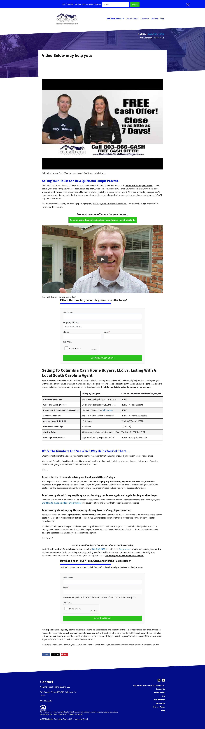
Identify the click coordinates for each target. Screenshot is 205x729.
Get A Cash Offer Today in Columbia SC (149, 685)
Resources (160, 703)
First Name (68, 312)
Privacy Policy (159, 707)
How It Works (132, 18)
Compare (145, 18)
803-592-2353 (156, 34)
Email (107, 332)
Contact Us (159, 37)
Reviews (154, 18)
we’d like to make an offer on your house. (61, 502)
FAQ (162, 18)
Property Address (71, 322)
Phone (66, 332)
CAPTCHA (67, 342)
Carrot (85, 719)
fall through (107, 410)
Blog (163, 710)
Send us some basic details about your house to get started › (102, 220)
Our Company (146, 37)
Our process (124, 549)
